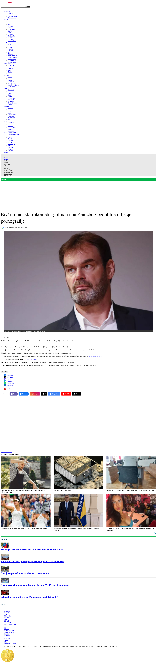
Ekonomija (7, 64)
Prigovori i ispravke (6, 452)
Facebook (10, 375)
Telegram (10, 381)
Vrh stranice (6, 608)
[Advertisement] (78, 195)
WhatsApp (10, 383)
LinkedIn (10, 385)
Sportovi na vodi (9, 170)
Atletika (6, 167)
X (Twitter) (10, 377)
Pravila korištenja (9, 630)
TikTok (78, 394)
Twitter (6, 640)
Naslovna (7, 11)
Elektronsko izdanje (10, 643)
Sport (5, 42)
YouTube (67, 394)
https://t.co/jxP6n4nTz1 (95, 356)
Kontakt (6, 627)
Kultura (6, 75)
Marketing (7, 629)
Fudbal (6, 161)
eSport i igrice (8, 175)
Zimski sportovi (8, 169)
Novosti (6, 19)
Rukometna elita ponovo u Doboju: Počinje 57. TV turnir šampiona (35, 585)
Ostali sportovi (8, 172)
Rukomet (7, 164)
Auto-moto (7, 121)
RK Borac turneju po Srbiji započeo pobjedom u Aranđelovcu (32, 561)
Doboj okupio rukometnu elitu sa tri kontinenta (25, 573)
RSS (5, 642)
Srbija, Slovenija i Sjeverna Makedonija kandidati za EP (29, 597)
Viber (9, 379)
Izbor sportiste (8, 174)
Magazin (6, 106)
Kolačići (6, 634)
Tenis (5, 165)
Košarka (6, 162)
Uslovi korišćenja (9, 632)
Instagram (36, 394)
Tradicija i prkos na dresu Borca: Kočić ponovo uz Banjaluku (32, 549)
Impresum (7, 635)
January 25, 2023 (32, 359)
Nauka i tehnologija (10, 132)
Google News (55, 394)
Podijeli (5, 371)
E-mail (9, 389)
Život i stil (7, 88)
